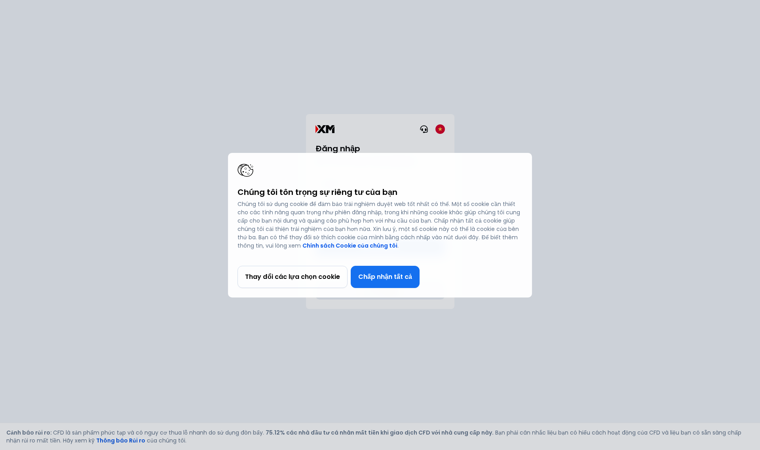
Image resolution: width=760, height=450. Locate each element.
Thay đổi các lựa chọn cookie (292, 276)
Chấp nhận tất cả (385, 276)
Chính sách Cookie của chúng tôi (349, 246)
